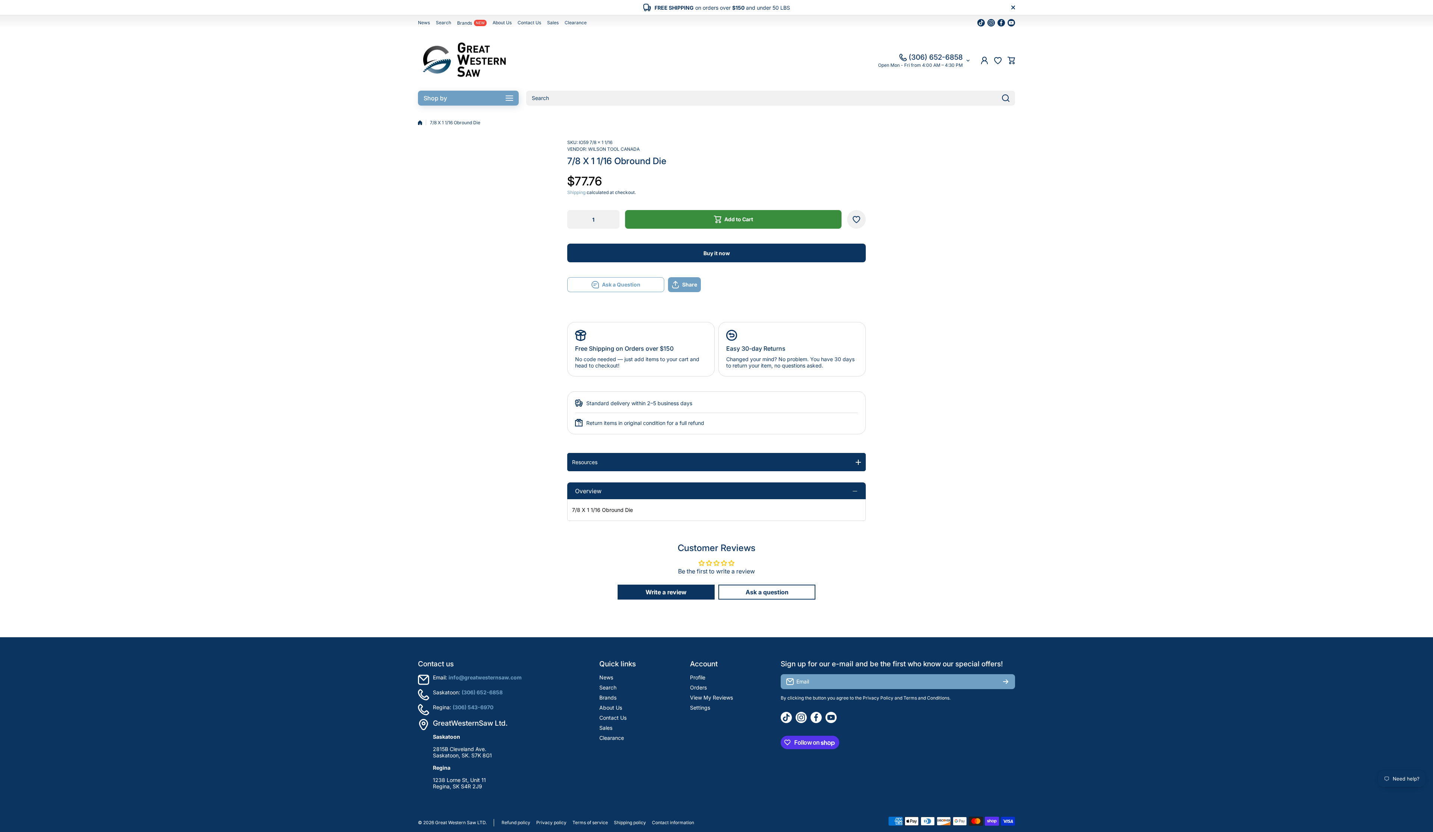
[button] (1011, 60)
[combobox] (770, 98)
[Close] (1013, 7)
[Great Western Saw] (464, 60)
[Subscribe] (1005, 681)
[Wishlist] (998, 60)
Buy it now (716, 253)
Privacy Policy (878, 698)
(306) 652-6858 (936, 57)
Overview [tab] (588, 491)
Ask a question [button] (767, 592)
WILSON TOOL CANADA (614, 149)
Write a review (666, 592)
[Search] (1005, 98)
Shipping (576, 192)
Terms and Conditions (926, 698)
